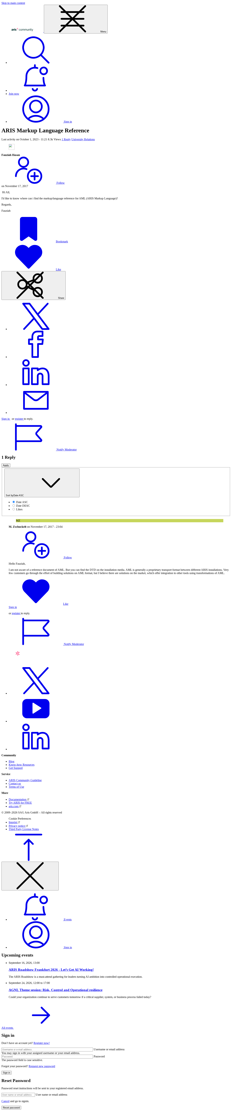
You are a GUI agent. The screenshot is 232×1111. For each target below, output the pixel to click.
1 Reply (66, 139)
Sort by (15, 495)
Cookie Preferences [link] (20, 818)
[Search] (36, 62)
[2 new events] (36, 90)
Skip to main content (13, 3)
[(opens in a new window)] (36, 328)
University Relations (83, 139)
